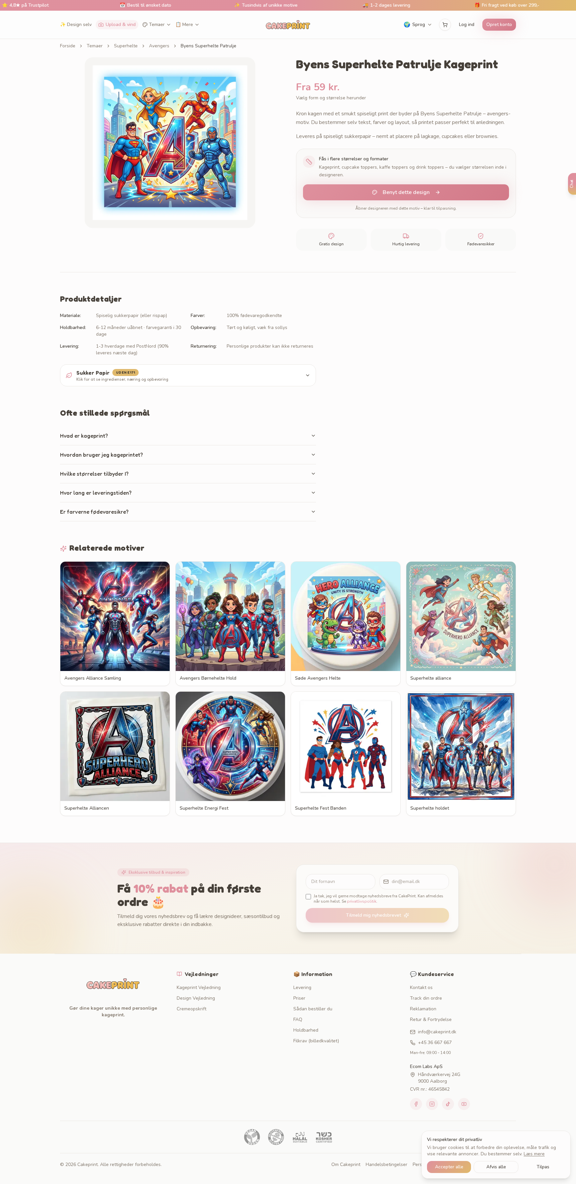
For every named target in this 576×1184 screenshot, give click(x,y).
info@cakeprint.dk (437, 1032)
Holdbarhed (305, 1030)
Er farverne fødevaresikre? (94, 511)
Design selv (76, 24)
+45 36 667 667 (435, 1042)
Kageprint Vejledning (199, 987)
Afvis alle (496, 1167)
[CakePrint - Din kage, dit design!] (288, 24)
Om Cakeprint (345, 1164)
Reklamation (423, 1009)
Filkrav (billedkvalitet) (316, 1041)
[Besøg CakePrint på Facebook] (416, 1104)
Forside (67, 46)
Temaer (157, 24)
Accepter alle (449, 1167)
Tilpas (543, 1167)
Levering (302, 987)
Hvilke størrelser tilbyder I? (94, 473)
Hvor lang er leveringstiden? (96, 492)
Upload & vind (121, 24)
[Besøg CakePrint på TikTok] (448, 1104)
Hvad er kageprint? (84, 435)
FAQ (297, 1019)
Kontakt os (421, 987)
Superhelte (126, 46)
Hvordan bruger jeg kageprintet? (101, 454)
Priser (299, 998)
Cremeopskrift (191, 1009)
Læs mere (534, 1154)
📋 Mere (184, 24)
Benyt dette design (406, 192)
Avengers (159, 46)
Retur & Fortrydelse (431, 1019)
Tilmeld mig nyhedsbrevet (373, 915)
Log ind (466, 24)
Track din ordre (426, 998)
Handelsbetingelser (386, 1164)
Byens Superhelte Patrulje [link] (208, 46)
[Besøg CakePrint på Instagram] (432, 1104)
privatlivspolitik (361, 901)
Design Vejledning (196, 998)
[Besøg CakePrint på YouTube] (464, 1104)
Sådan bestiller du (312, 1009)
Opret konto (499, 24)
